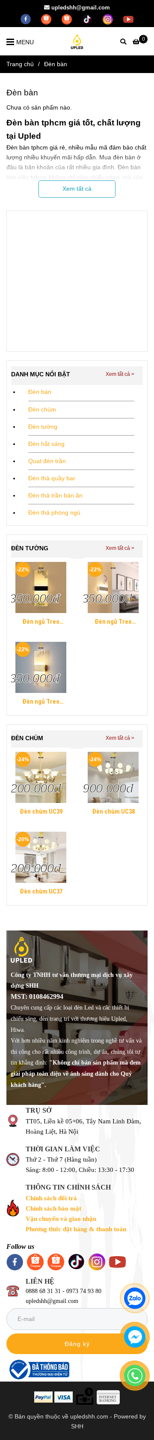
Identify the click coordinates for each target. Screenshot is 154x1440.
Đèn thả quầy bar (51, 478)
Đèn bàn (39, 391)
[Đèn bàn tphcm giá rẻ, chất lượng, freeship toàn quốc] (40, 587)
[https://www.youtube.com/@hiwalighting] (128, 18)
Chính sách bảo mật (53, 1208)
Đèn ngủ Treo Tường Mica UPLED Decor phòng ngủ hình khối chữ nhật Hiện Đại (40, 622)
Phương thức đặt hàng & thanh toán (76, 1229)
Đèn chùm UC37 (41, 891)
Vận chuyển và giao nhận (61, 1218)
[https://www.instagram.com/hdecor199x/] (108, 18)
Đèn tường (42, 426)
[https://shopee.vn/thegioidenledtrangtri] (47, 18)
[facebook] (26, 18)
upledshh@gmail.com (80, 7)
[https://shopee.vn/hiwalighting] (67, 18)
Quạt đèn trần (47, 461)
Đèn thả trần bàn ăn (55, 495)
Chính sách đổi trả (51, 1198)
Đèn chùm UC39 (41, 811)
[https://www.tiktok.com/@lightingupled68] (88, 18)
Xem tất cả (77, 188)
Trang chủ (20, 64)
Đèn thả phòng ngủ (54, 512)
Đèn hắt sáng (46, 443)
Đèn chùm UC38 (113, 811)
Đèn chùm (42, 409)
